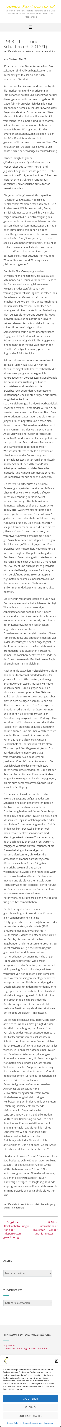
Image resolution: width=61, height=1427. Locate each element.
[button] (56, 1360)
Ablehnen (30, 1407)
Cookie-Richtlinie (14, 1423)
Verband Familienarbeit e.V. (31, 7)
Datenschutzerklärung (33, 1423)
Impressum (49, 1423)
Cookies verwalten (30, 1415)
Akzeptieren (30, 1398)
